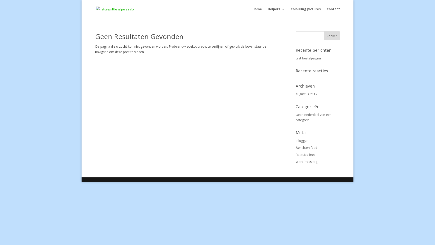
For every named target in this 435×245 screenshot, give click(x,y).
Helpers (274, 9)
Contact (333, 9)
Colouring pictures (306, 9)
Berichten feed (306, 147)
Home (257, 9)
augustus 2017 (306, 94)
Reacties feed (306, 154)
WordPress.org (306, 161)
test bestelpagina (308, 58)
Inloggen (302, 140)
